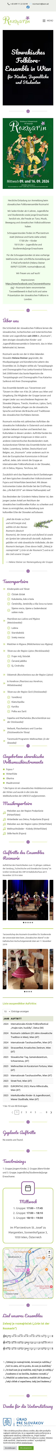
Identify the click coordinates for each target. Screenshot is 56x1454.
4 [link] (30, 1112)
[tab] (23, 922)
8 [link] (46, 1112)
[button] (28, 1273)
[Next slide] (52, 900)
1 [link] (17, 1112)
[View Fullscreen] (7, 1252)
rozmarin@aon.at (40, 4)
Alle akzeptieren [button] (26, 1448)
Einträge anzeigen (20, 1011)
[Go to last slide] (4, 900)
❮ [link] (12, 1112)
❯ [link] (51, 1112)
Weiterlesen (27, 1443)
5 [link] (35, 1112)
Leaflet (50, 1297)
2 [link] (21, 1112)
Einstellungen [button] (10, 1448)
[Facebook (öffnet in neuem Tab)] (28, 7)
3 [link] (26, 1112)
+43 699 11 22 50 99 (19, 4)
